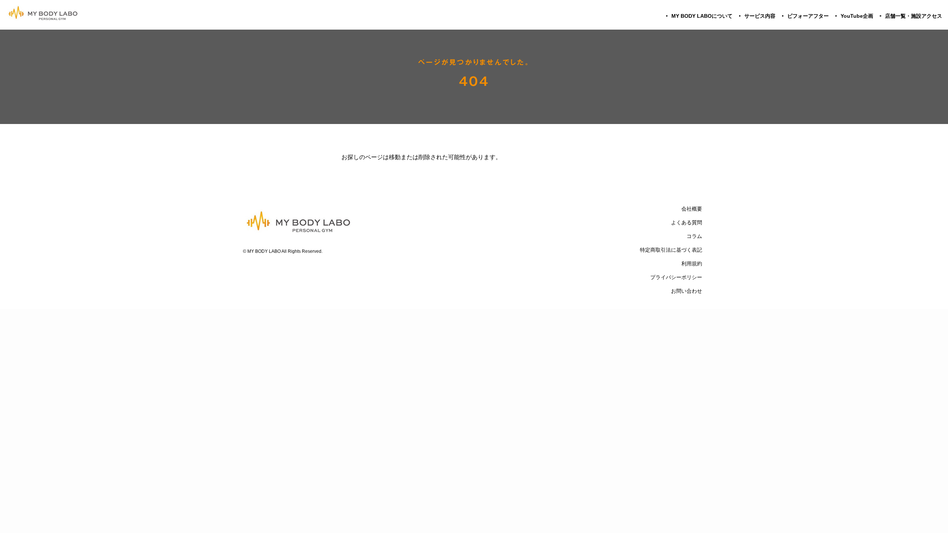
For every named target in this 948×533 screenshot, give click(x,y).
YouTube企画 (857, 16)
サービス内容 (759, 16)
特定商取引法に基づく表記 (671, 250)
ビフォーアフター (808, 16)
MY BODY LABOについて (701, 16)
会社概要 (691, 209)
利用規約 (691, 263)
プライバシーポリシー (676, 277)
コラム (694, 236)
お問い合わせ (686, 291)
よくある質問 (686, 222)
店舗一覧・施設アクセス (913, 16)
